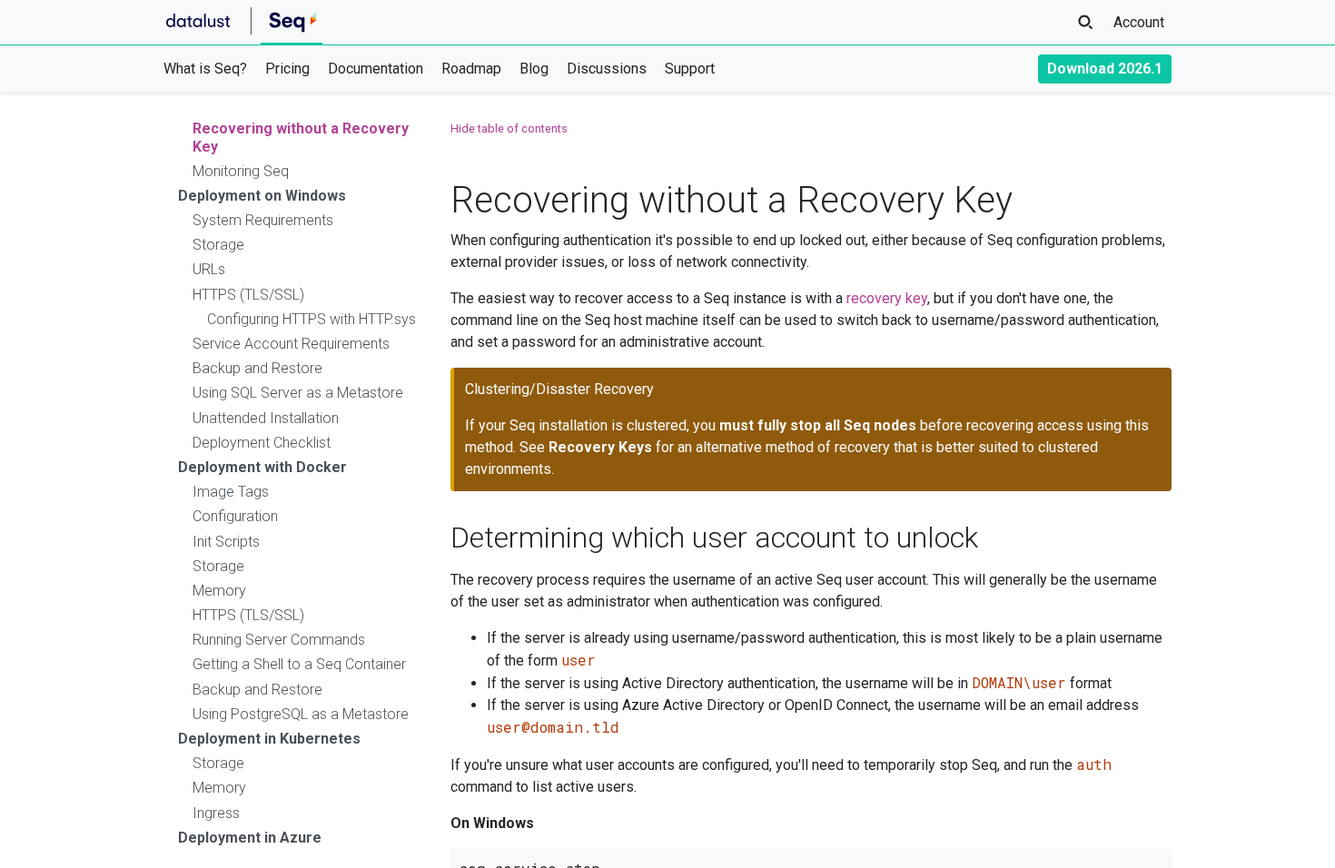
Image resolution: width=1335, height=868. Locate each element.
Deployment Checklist (262, 442)
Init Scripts (226, 541)
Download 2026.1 (1104, 68)
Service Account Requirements (291, 343)
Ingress (216, 813)
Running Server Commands (279, 639)
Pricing (287, 68)
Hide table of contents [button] (509, 128)
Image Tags (231, 491)
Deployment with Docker (262, 467)
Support (690, 68)
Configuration (235, 516)
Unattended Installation (266, 418)
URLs (209, 269)
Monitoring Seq (241, 171)
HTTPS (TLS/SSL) (248, 294)
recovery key (886, 298)
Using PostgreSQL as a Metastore (301, 714)
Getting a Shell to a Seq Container (299, 664)
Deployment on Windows (262, 195)
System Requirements (263, 220)
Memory (219, 590)
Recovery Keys (600, 447)
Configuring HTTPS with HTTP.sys (311, 319)
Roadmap (471, 68)
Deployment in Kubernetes (269, 738)
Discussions (607, 68)
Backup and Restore (257, 368)
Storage (218, 244)
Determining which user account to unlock (714, 537)
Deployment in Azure (249, 837)
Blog (534, 68)
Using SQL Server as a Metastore (298, 392)
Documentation (375, 68)
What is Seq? (205, 68)
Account (1138, 22)
